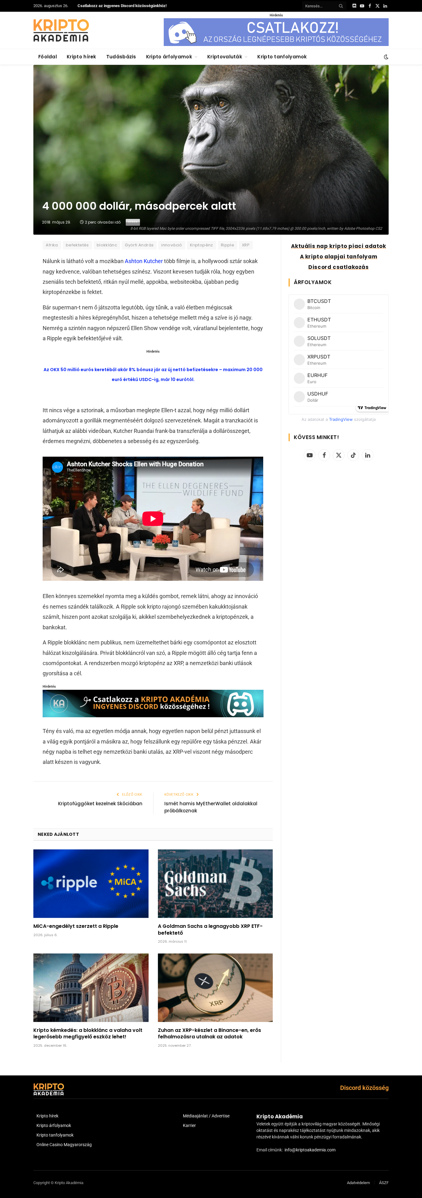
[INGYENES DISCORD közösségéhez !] (153, 715)
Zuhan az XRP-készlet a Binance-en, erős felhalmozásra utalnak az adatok (209, 1034)
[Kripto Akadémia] (61, 30)
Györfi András (139, 245)
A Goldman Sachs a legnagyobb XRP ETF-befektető (210, 929)
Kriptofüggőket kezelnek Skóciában (100, 803)
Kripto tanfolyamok (282, 56)
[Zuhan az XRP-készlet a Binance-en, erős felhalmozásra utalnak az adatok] (215, 987)
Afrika (52, 245)
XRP (246, 245)
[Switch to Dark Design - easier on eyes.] (385, 56)
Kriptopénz (201, 245)
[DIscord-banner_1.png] (276, 44)
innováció (171, 245)
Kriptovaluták (224, 56)
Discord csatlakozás (338, 267)
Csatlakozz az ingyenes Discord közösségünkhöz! (122, 5)
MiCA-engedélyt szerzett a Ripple (75, 926)
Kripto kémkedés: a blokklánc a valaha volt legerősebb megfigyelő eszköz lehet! (87, 1034)
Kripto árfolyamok (169, 56)
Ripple (227, 245)
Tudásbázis (121, 56)
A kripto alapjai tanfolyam (339, 256)
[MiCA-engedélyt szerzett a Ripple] (91, 883)
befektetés (77, 245)
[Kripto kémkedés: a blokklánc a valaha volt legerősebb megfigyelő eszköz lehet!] (91, 987)
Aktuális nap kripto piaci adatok (338, 246)
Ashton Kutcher (144, 261)
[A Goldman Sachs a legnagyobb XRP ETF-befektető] (215, 883)
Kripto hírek (81, 56)
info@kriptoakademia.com (310, 1149)
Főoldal (47, 56)
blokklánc (107, 245)
